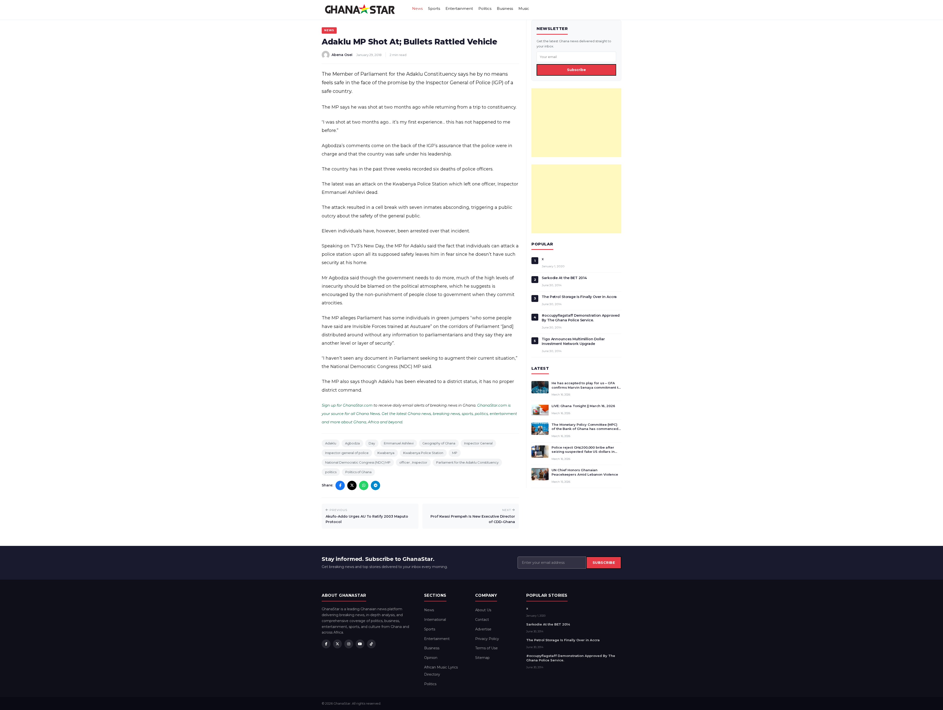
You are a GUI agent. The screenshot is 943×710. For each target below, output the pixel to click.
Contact (482, 619)
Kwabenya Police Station (423, 453)
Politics (484, 8)
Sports (434, 8)
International (435, 619)
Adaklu (330, 443)
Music (523, 8)
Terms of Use (486, 648)
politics (330, 472)
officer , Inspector (413, 462)
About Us (483, 610)
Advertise (483, 629)
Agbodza (352, 443)
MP (454, 453)
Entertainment (459, 8)
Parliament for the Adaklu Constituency (467, 462)
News (417, 8)
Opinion (430, 657)
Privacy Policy (487, 639)
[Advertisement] (576, 122)
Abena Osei (342, 55)
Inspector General (478, 443)
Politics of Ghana (358, 472)
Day (372, 443)
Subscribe (576, 70)
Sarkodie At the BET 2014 (564, 278)
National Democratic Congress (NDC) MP (357, 462)
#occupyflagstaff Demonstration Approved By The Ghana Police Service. (581, 317)
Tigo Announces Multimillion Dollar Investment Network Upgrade (573, 341)
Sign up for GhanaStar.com (347, 405)
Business (505, 8)
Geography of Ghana (438, 443)
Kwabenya (385, 453)
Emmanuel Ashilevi (399, 443)
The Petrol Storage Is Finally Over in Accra (579, 297)
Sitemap (482, 657)
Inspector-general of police (347, 453)
